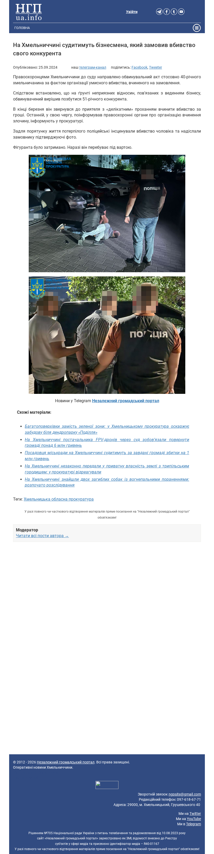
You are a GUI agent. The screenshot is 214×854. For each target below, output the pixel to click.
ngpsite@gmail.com (185, 794)
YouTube (194, 819)
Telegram (193, 824)
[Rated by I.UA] (107, 786)
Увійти (132, 12)
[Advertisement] (107, 604)
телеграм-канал (92, 67)
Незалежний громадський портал (65, 762)
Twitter (195, 813)
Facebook (139, 67)
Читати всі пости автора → (42, 535)
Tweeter (155, 67)
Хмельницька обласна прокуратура (59, 499)
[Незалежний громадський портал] (29, 12)
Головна (22, 28)
